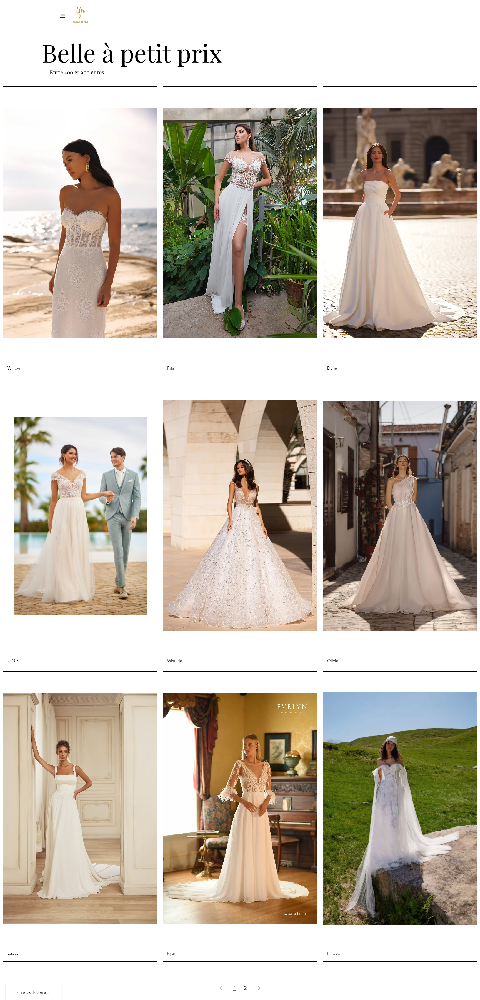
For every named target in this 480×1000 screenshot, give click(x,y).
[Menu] (62, 14)
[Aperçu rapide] (80, 223)
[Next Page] (259, 988)
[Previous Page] (221, 988)
